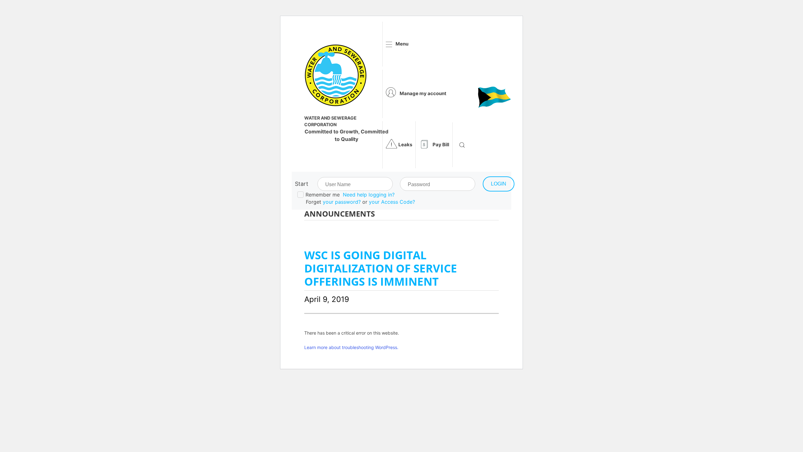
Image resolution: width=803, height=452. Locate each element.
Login (498, 183)
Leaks (405, 145)
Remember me (322, 194)
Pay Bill (441, 145)
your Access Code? (392, 202)
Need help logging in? (369, 194)
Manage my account (423, 93)
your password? (342, 202)
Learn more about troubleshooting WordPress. (351, 347)
